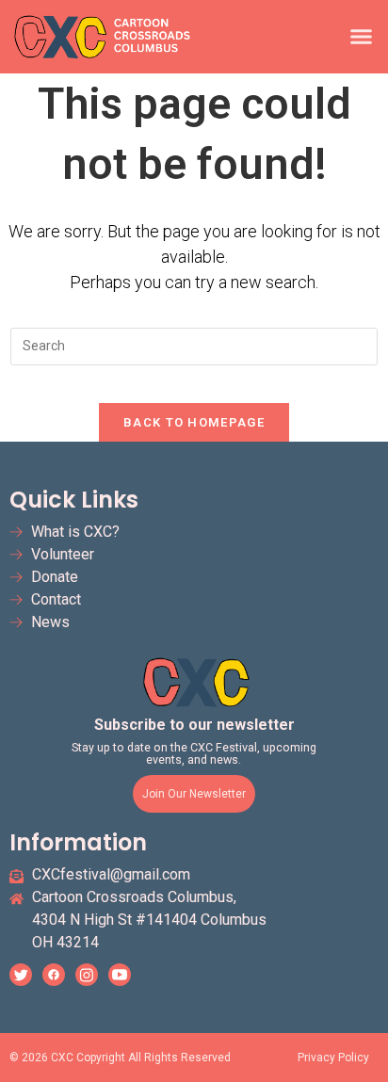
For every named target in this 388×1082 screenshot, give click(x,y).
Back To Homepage (194, 422)
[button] (362, 37)
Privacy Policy (333, 1057)
